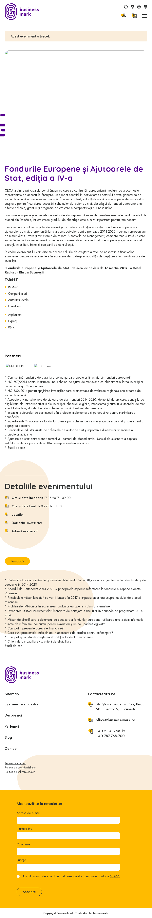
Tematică (17, 561)
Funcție (21, 860)
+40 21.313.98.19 (110, 731)
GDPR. (115, 876)
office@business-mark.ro (115, 720)
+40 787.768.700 (110, 736)
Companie (23, 844)
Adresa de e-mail (28, 813)
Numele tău (24, 828)
